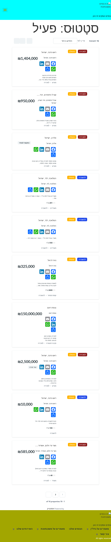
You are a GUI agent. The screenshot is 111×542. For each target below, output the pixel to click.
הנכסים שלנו (75, 529)
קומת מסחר (52, 295)
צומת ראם (51, 308)
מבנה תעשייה (51, 343)
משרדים (53, 208)
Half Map (17, 41)
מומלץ (72, 51)
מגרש (54, 83)
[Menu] (5, 10)
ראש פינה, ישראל (48, 52)
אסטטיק (50, 508)
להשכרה (82, 177)
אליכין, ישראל (50, 138)
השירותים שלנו (25, 529)
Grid (29, 41)
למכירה (82, 51)
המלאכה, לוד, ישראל (47, 178)
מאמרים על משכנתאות (53, 529)
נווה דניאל (52, 260)
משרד (54, 481)
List (22, 41)
